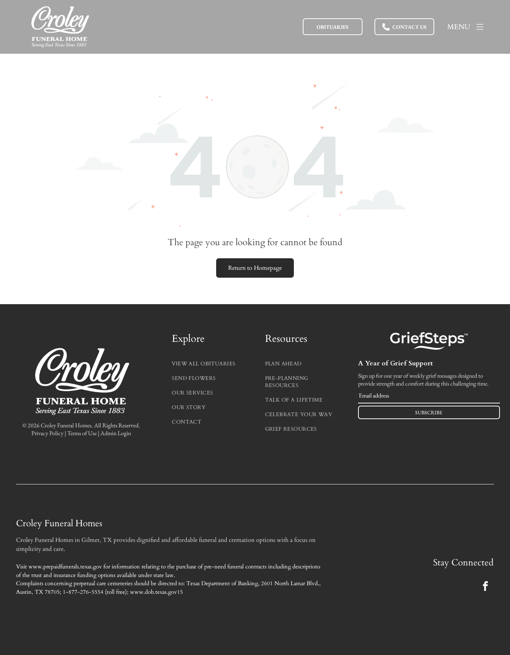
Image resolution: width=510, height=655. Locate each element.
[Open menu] (479, 26)
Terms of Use (82, 433)
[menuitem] (208, 362)
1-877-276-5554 (83, 592)
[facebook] (485, 587)
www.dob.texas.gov (153, 592)
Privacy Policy (47, 433)
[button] (404, 26)
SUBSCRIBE (428, 412)
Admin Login (115, 433)
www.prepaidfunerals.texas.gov (65, 566)
